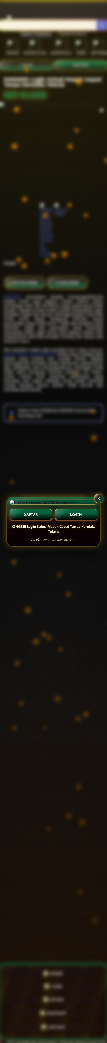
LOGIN (76, 514)
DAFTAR (31, 514)
